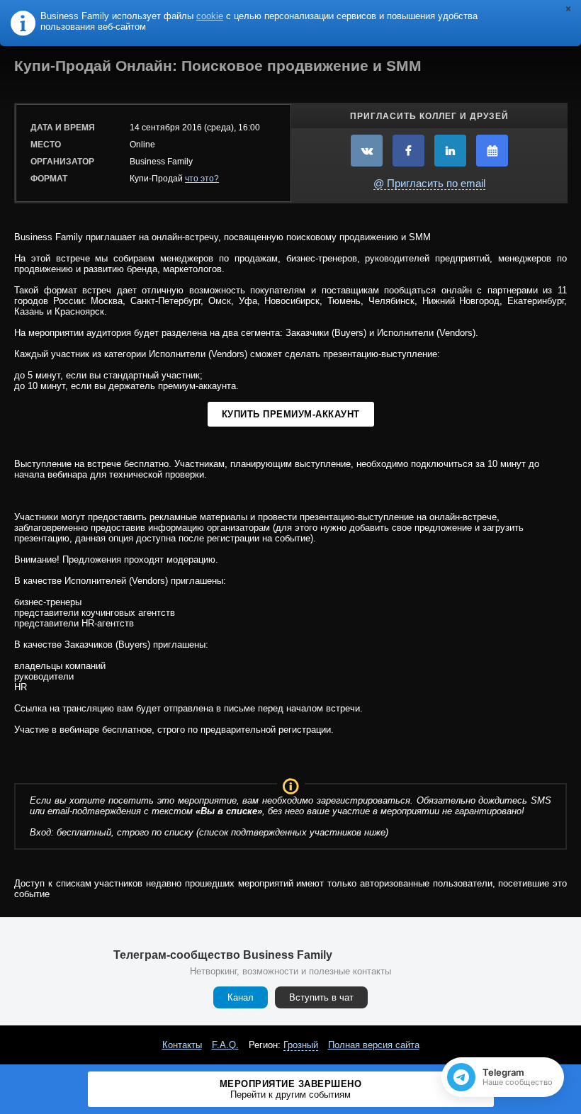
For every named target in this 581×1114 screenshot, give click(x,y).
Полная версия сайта (373, 1045)
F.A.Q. (225, 1045)
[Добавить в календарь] (492, 151)
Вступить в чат (321, 997)
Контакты (182, 1045)
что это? (202, 179)
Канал (240, 997)
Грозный (300, 1045)
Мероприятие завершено (291, 1089)
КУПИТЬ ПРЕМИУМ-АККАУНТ (291, 414)
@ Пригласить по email (429, 183)
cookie (209, 16)
